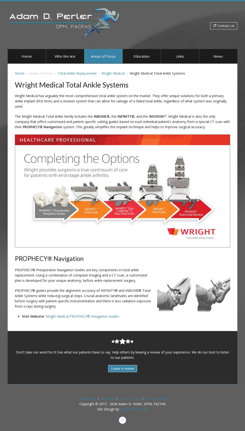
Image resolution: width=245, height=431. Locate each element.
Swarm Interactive (134, 409)
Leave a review (122, 368)
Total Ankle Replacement (77, 73)
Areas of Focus (103, 56)
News (218, 56)
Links (180, 56)
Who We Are (65, 56)
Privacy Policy (156, 398)
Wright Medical (113, 73)
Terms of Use (129, 398)
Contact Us (225, 25)
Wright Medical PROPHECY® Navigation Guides (82, 316)
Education (142, 56)
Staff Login (87, 398)
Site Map (107, 398)
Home (27, 56)
